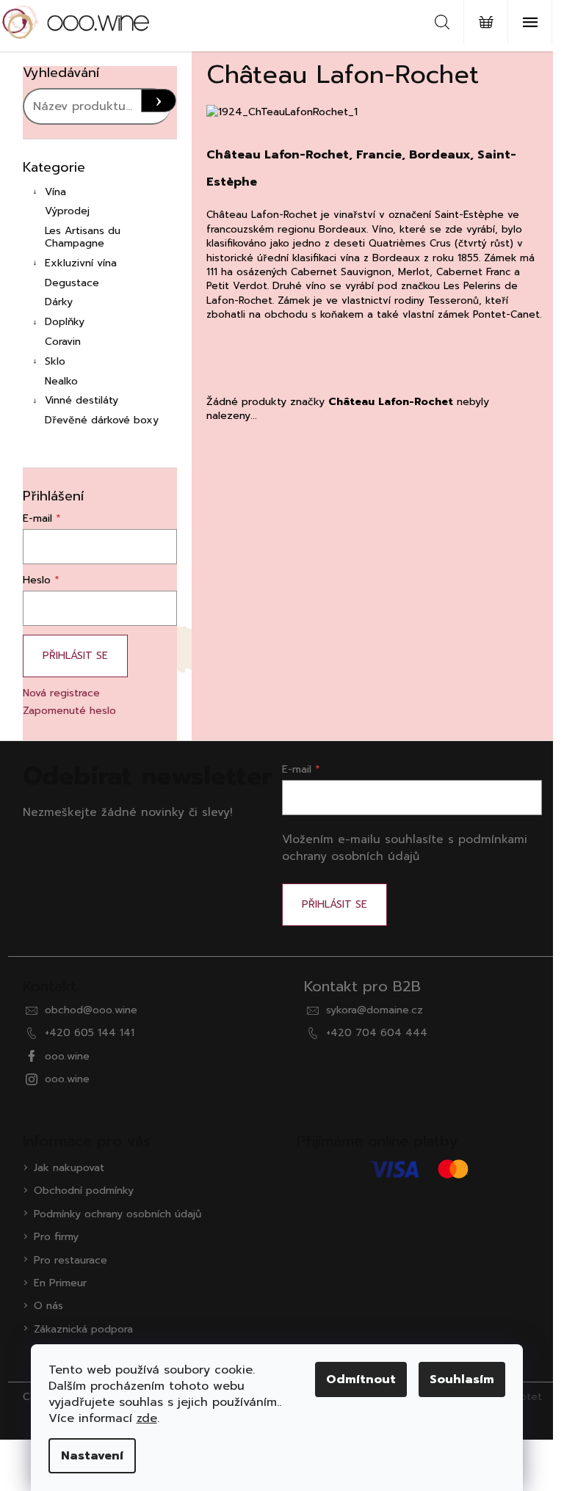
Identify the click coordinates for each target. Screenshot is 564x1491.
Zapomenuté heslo (69, 711)
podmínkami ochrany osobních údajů (404, 847)
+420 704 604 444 (376, 1033)
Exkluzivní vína (81, 263)
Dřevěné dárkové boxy (102, 420)
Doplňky (64, 321)
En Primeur (60, 1283)
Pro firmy (56, 1236)
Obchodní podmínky (84, 1190)
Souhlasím (462, 1379)
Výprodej (67, 211)
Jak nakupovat (69, 1167)
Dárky (59, 302)
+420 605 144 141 (89, 1032)
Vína (55, 192)
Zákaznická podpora (83, 1329)
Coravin (63, 341)
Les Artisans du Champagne (82, 237)
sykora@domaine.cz (374, 1010)
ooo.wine (67, 1056)
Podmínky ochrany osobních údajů (117, 1214)
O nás (48, 1305)
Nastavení (92, 1456)
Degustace (72, 283)
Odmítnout (361, 1379)
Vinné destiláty (81, 400)
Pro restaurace (70, 1260)
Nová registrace (61, 693)
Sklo (55, 361)
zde (147, 1418)
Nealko (61, 381)
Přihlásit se (75, 655)
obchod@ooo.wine (91, 1010)
